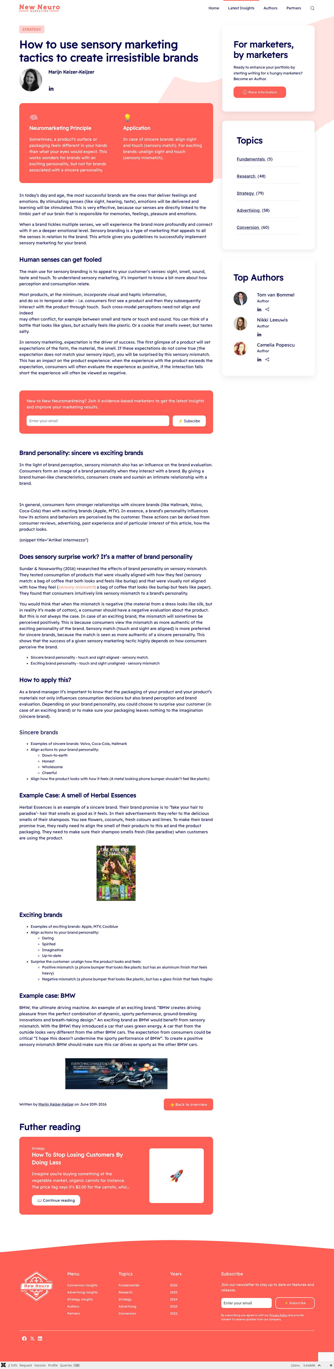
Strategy (249, 193)
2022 (173, 1313)
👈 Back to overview (188, 1104)
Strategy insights (80, 1299)
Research (250, 176)
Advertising (252, 210)
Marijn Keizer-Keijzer (71, 72)
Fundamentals (254, 159)
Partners (294, 8)
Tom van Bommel (275, 295)
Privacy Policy (278, 1315)
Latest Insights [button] (241, 8)
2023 (173, 1306)
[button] (312, 8)
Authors (270, 8)
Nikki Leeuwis (272, 320)
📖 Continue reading (56, 1200)
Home (214, 8)
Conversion (252, 227)
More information (262, 92)
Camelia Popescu (276, 345)
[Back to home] (39, 8)
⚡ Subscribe (189, 421)
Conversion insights (82, 1285)
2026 (173, 1285)
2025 (173, 1292)
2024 (174, 1299)
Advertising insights (82, 1292)
